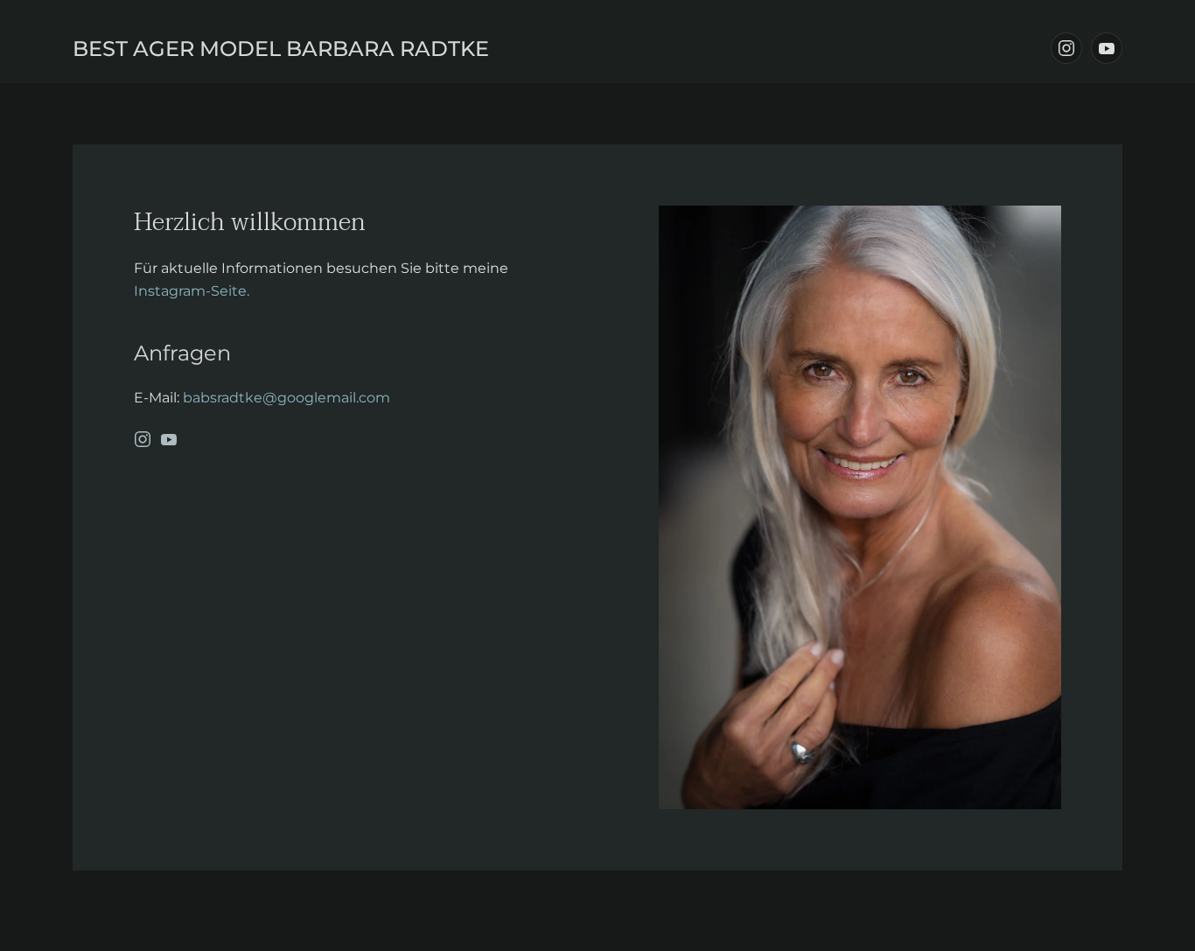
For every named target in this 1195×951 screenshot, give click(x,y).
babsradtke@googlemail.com (286, 397)
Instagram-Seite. (191, 291)
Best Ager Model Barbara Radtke (281, 48)
